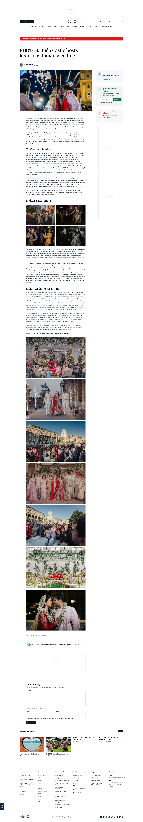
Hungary (32, 635)
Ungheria (40, 799)
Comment (29, 690)
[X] (109, 817)
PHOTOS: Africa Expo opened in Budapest (57, 755)
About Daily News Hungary (25, 776)
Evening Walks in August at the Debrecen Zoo (83, 738)
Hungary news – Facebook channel (78, 793)
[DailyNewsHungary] (71, 21)
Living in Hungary (106, 26)
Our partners (23, 789)
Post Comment (31, 723)
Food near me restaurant (62, 780)
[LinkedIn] (101, 817)
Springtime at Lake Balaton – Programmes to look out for (30, 755)
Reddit (75, 783)
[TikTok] (112, 817)
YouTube (61, 159)
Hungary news (42, 775)
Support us (106, 119)
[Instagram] (106, 817)
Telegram (76, 780)
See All (120, 731)
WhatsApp (76, 778)
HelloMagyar (102, 21)
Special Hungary (72, 26)
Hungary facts (59, 794)
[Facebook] (104, 817)
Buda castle (58, 807)
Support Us (112, 21)
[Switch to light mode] (122, 22)
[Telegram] (117, 817)
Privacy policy (95, 778)
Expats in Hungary (60, 791)
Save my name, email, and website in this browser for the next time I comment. (50, 718)
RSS (74, 786)
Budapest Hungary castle (62, 804)
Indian (78, 135)
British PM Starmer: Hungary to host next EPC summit (110, 738)
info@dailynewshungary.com (117, 777)
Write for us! (23, 791)
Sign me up (117, 99)
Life (55, 26)
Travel (49, 26)
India (37, 635)
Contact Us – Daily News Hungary (26, 780)
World (82, 26)
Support (22, 794)
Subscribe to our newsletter (26, 21)
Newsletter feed (77, 775)
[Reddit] (120, 817)
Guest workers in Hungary (60, 788)
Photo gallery (44, 635)
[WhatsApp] (114, 817)
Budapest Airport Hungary (60, 797)
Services (89, 26)
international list (40, 192)
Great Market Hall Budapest (60, 801)
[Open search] (119, 21)
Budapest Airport (60, 778)
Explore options (107, 79)
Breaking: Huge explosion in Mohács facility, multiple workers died (44, 38)
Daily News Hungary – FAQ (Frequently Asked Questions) (26, 785)
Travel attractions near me (61, 783)
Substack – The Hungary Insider (80, 789)
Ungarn (40, 796)
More (96, 26)
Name (28, 711)
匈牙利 (39, 801)
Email (58, 711)
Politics (33, 26)
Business (41, 26)
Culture (62, 26)
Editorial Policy (95, 780)
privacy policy (110, 102)
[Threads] (122, 817)
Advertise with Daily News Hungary (96, 783)
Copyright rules (95, 775)
